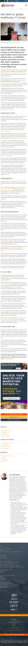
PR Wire (1, 572)
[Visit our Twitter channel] (2, 1)
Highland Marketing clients (6, 569)
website (11, 358)
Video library (4, 461)
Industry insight (5, 445)
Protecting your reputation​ (5, 561)
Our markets (2, 550)
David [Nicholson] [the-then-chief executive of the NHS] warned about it (13, 250)
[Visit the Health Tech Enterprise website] (14, 602)
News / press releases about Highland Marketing (10, 551)
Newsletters (4, 459)
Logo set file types (4, 590)
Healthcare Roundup (4, 582)
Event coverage (5, 448)
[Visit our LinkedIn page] (5, 1)
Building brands (5, 432)
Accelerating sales (6, 435)
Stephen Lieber (4, 283)
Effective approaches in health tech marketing (10, 565)
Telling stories (5, 434)
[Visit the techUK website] (14, 599)
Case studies (3, 571)
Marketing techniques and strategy (7, 575)
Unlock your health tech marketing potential (9, 562)
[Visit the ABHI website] (14, 595)
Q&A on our (6, 358)
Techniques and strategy (7, 456)
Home (1, 546)
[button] (26, 1)
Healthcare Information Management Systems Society (15, 72)
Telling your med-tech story (6, 564)
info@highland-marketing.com (15, 630)
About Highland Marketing (5, 549)
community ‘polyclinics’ (6, 131)
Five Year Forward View (7, 155)
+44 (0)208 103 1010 (14, 627)
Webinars (4, 457)
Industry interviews (16, 42)
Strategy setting (5, 430)
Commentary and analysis (7, 443)
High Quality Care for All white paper (18, 138)
